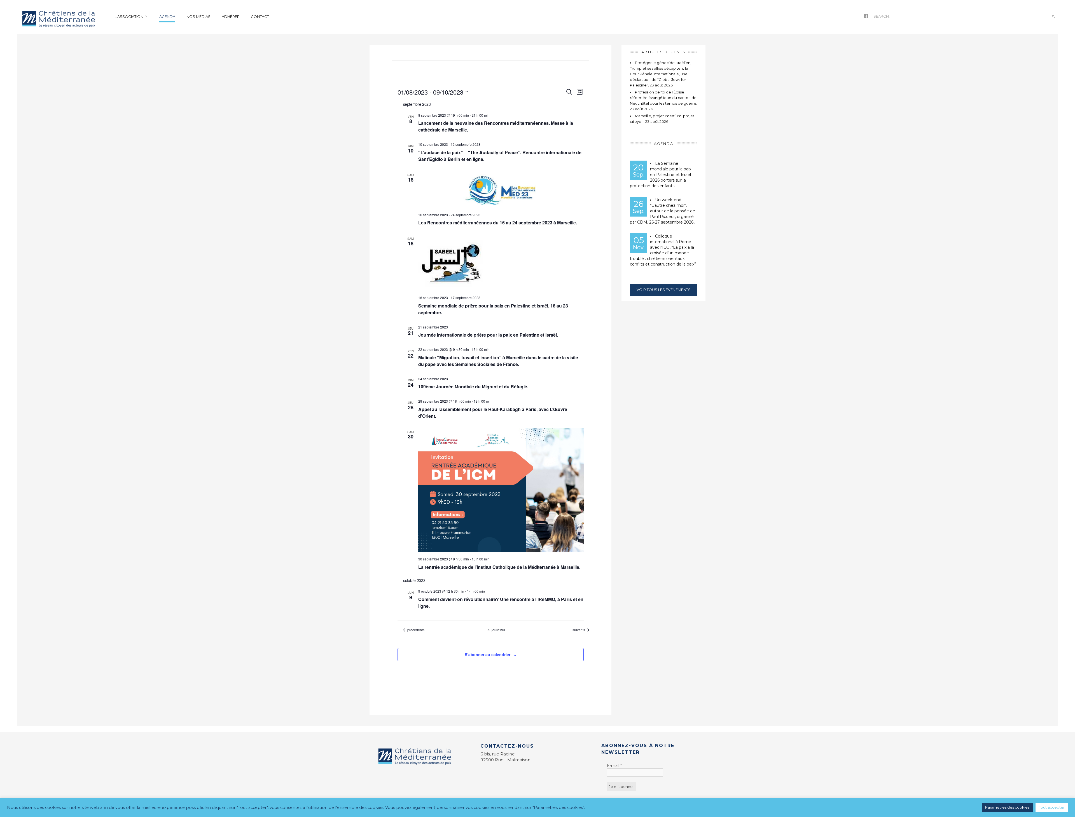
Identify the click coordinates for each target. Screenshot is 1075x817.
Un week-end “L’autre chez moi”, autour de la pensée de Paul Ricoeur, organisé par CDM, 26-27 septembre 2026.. (662, 211)
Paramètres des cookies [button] (1007, 807)
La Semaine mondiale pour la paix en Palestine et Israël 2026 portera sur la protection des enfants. (660, 174)
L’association (129, 16)
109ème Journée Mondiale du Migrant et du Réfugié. (473, 386)
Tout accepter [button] (1052, 807)
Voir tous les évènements (664, 289)
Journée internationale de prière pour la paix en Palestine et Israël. (488, 335)
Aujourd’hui (496, 630)
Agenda (167, 16)
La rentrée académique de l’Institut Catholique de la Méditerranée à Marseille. (499, 567)
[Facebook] (866, 16)
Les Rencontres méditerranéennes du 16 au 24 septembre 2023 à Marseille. (497, 222)
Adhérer (231, 16)
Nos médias (198, 16)
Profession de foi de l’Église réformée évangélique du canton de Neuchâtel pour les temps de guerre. (663, 97)
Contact (260, 16)
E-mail (614, 765)
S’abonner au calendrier (487, 654)
